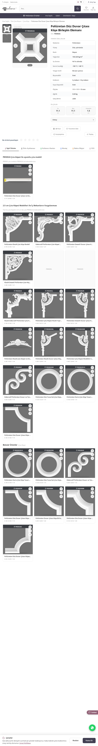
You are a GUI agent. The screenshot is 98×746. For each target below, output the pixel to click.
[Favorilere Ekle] (30, 166)
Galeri (58, 16)
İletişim (6, 2)
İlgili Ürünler (11, 148)
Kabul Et (89, 740)
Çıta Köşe (26, 21)
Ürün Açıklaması (29, 148)
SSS (92, 148)
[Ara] (77, 8)
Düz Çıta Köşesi (16, 21)
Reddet (76, 740)
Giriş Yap (93, 2)
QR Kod (57, 129)
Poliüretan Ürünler (33, 16)
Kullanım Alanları (48, 148)
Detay (55, 120)
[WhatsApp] (92, 727)
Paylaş (91, 134)
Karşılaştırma (59, 134)
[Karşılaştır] (30, 170)
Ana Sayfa (48, 16)
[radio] (21, 140)
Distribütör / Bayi (69, 16)
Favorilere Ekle (73, 129)
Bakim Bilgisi (79, 148)
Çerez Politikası (25, 743)
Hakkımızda (13, 2)
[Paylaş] (30, 174)
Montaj (64, 148)
